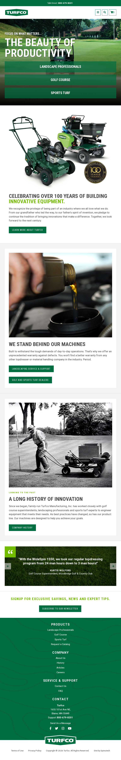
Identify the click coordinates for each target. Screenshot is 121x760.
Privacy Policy (34, 750)
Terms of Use (17, 750)
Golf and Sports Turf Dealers (30, 380)
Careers (61, 672)
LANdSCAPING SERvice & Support (31, 369)
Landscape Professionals (60, 67)
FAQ (60, 691)
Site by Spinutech (102, 750)
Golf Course (60, 80)
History (60, 662)
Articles (60, 667)
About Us (60, 658)
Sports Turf (60, 93)
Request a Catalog (60, 644)
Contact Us (60, 686)
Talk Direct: (60, 3)
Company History (22, 527)
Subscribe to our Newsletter (60, 608)
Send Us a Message (60, 723)
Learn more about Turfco (27, 230)
